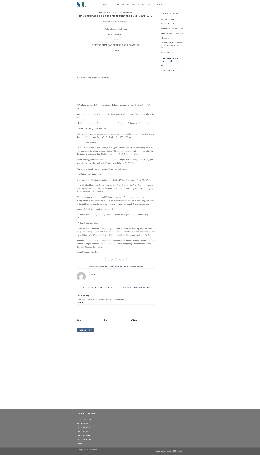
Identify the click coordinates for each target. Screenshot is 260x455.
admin (126, 21)
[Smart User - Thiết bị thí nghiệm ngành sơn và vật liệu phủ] (87, 4)
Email (106, 320)
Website (134, 320)
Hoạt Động (136, 4)
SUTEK (164, 66)
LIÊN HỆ (162, 4)
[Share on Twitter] (110, 259)
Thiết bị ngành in (82, 431)
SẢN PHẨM (125, 4)
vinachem (95, 252)
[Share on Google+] (121, 259)
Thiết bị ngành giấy (83, 427)
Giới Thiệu (116, 4)
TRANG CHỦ (107, 4)
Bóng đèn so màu (82, 423)
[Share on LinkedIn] (125, 259)
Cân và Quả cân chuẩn (84, 420)
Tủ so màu (80, 443)
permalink (140, 266)
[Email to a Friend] (114, 259)
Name (79, 320)
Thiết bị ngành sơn (83, 435)
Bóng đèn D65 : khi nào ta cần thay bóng (136, 287)
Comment (80, 302)
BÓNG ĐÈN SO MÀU (169, 70)
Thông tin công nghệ (149, 4)
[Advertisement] (89, 376)
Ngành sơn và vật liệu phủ (108, 12)
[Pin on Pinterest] (118, 259)
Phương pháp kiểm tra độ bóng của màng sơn (97, 287)
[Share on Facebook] (106, 259)
